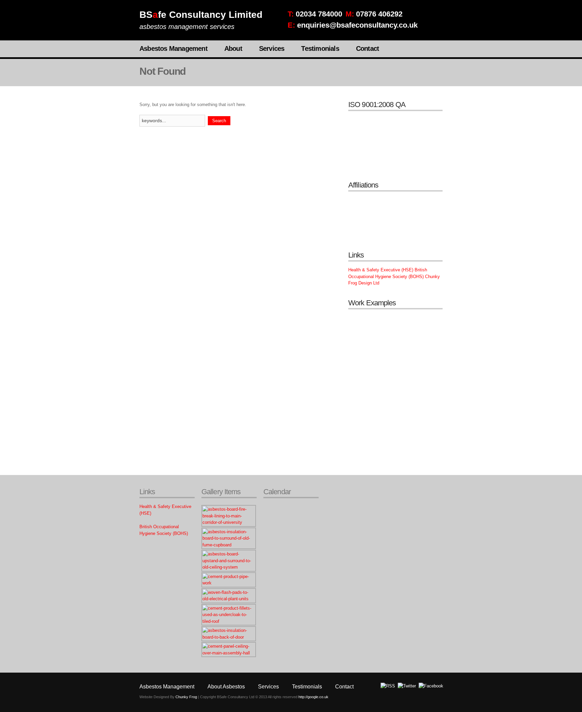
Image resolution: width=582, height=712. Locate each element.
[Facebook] (431, 685)
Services (272, 48)
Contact (367, 48)
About (233, 48)
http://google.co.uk (313, 697)
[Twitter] (407, 685)
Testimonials (320, 48)
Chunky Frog (186, 697)
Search (219, 120)
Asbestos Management (173, 48)
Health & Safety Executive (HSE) (380, 269)
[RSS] (388, 685)
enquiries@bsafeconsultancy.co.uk (357, 25)
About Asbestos (226, 686)
